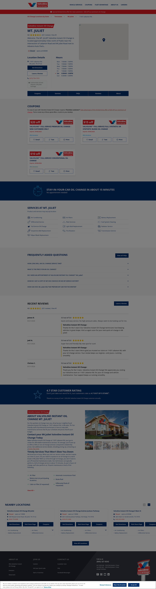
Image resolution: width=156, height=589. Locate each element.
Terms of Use (47, 587)
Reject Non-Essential (120, 584)
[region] (78, 585)
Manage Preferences (105, 584)
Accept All (134, 584)
